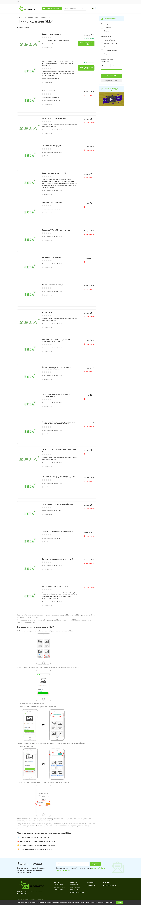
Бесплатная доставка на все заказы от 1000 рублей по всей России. (58, 368)
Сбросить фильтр (111, 80)
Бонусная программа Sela (51, 257)
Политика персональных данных (26, 899)
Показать (110, 76)
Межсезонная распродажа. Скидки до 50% (58, 477)
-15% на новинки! (48, 91)
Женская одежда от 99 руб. (52, 285)
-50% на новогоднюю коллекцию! (55, 118)
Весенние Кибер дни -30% (52, 202)
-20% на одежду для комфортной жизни (57, 504)
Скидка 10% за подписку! (51, 34)
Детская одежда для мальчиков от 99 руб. (58, 532)
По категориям (58, 889)
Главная (19, 17)
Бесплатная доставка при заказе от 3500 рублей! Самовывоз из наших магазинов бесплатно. (57, 63)
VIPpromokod (21, 2)
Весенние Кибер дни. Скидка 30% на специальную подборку (56, 340)
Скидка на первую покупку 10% (54, 173)
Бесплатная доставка (111, 43)
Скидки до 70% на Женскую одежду (56, 230)
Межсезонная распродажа (52, 146)
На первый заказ (109, 40)
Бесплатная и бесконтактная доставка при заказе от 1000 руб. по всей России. (58, 423)
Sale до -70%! (47, 312)
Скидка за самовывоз (111, 50)
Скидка (106, 31)
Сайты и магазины (59, 887)
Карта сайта (40, 899)
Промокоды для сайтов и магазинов (36, 17)
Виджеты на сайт (75, 887)
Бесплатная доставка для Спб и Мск (56, 586)
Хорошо (119, 902)
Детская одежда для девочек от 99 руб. (57, 559)
